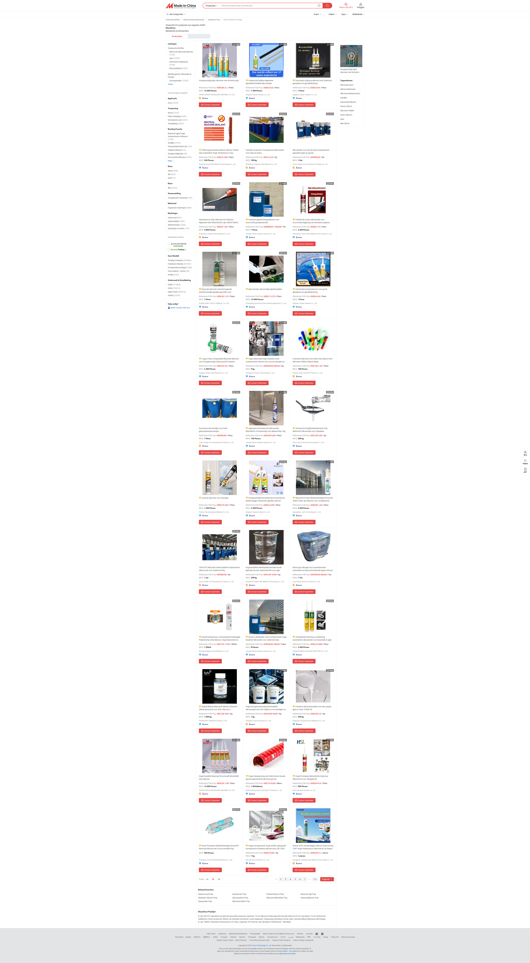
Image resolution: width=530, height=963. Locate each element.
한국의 (283, 937)
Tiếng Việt (335, 937)
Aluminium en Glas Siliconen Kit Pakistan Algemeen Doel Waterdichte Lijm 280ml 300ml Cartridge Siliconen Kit (218, 221)
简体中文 (197, 937)
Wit (172, 174)
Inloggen (360, 7)
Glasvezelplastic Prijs (310, 897)
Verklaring (222, 933)
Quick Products (241, 940)
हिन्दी (308, 937)
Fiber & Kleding (177, 116)
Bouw (173, 112)
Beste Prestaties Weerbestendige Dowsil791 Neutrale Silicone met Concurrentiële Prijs (219, 847)
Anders (174, 295)
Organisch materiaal (179, 207)
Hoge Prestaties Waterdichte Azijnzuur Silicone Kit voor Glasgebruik (310, 777)
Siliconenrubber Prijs (241, 901)
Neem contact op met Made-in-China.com (278, 933)
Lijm (174, 58)
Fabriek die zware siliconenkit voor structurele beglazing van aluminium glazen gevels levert (311, 221)
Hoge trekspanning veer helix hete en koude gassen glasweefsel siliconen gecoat (265, 777)
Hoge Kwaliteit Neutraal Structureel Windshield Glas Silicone (219, 777)
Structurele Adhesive (180, 157)
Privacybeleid (255, 933)
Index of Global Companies (303, 940)
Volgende (326, 879)
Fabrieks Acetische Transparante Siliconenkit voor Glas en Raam (265, 151)
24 (207, 879)
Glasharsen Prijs (239, 894)
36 (213, 879)
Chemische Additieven (178, 63)
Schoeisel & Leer (178, 120)
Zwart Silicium (346, 114)
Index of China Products (281, 940)
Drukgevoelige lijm (177, 153)
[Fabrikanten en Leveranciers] (181, 6)
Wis (172, 187)
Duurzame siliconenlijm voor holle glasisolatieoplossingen (213, 429)
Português (252, 937)
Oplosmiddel (176, 221)
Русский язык (272, 937)
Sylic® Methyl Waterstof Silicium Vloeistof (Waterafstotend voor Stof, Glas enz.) (218, 708)
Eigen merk (177, 291)
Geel (172, 178)
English (188, 937)
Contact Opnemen (212, 104)
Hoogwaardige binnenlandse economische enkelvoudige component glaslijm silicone (265, 499)
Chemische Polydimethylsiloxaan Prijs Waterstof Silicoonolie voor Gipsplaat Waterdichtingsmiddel (310, 430)
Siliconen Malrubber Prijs (276, 897)
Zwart (173, 170)
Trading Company (179, 260)
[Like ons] (317, 933)
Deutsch (242, 937)
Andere (173, 274)
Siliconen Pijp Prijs (308, 894)
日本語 (215, 937)
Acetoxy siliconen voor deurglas (215, 497)
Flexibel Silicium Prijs (275, 894)
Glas (342, 119)
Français (224, 937)
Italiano (261, 937)
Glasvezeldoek (178, 68)
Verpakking (176, 123)
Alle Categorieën (176, 14)
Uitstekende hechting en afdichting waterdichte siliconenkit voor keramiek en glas (312, 638)
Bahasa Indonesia (348, 937)
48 (219, 879)
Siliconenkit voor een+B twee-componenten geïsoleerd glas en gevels (311, 151)
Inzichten (309, 933)
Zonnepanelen (179, 80)
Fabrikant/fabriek (179, 264)
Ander (170, 84)
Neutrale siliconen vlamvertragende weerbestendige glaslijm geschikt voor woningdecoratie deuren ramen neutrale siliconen (216, 290)
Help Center (211, 933)
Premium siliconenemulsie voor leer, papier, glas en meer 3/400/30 (312, 708)
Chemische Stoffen (176, 48)
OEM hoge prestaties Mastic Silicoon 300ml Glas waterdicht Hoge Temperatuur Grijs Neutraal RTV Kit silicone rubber (219, 151)
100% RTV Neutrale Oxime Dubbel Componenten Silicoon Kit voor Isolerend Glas (219, 569)
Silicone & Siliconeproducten (181, 53)
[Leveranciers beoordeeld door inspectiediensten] (180, 245)
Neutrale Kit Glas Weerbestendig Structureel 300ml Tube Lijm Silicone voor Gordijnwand (313, 499)
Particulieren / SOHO (179, 271)
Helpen (332, 14)
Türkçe (325, 937)
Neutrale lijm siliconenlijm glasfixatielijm (265, 289)
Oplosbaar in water (178, 228)
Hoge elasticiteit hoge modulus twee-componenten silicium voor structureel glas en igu (265, 360)
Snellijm (174, 142)
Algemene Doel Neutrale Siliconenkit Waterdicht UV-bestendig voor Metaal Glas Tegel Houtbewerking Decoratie (266, 430)
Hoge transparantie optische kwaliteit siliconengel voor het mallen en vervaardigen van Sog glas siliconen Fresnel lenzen (266, 708)
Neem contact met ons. (180, 307)
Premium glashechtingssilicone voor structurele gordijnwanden (262, 221)
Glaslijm (343, 97)
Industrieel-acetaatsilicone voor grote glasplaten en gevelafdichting (310, 290)
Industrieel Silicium (348, 102)
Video (237, 44)
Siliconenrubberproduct (350, 93)
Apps (343, 14)
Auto (173, 102)
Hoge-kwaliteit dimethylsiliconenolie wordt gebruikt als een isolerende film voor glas (264, 569)
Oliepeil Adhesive (177, 150)
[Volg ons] (322, 933)
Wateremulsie (177, 224)
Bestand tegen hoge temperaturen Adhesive (178, 136)
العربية (290, 937)
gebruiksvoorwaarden (288, 953)
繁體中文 (206, 937)
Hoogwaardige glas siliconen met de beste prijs (219, 80)
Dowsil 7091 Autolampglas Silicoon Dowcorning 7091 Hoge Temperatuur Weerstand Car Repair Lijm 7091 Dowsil (313, 847)
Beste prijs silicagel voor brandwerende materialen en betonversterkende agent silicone (313, 569)
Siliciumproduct (346, 85)
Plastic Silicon (346, 106)
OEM (174, 288)
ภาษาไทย (316, 937)
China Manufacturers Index (259, 940)
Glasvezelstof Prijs (240, 897)
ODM (174, 284)
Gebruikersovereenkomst (238, 933)
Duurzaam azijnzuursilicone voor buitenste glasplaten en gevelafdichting (312, 82)
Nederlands (300, 937)
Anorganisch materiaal (180, 197)
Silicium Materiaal (347, 89)
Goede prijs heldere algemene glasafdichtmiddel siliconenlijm (259, 82)
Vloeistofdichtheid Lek (180, 146)
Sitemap (300, 933)
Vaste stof (175, 217)
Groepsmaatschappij (180, 267)
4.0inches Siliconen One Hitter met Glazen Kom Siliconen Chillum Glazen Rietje (312, 360)
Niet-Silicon (345, 123)
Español (233, 937)
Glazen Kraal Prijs (205, 894)
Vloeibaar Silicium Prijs (207, 897)
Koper (316, 14)
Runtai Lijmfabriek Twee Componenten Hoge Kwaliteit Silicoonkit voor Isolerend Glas (266, 638)
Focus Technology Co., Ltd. (262, 945)
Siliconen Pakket (347, 110)
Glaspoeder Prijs (205, 901)
